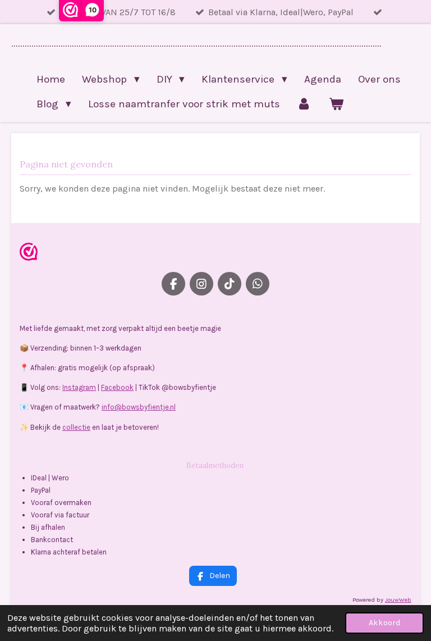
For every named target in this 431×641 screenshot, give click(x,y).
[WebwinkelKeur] (29, 254)
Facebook (117, 387)
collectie (76, 427)
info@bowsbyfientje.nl (139, 407)
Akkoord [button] (384, 623)
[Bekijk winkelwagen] (336, 104)
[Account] (304, 104)
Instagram (79, 387)
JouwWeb (398, 599)
